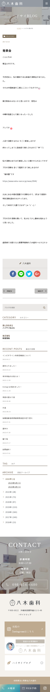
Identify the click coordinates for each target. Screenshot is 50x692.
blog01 (10, 36)
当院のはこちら (23, 629)
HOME (19, 28)
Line (21, 274)
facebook (13, 274)
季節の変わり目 (9, 397)
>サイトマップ (25, 614)
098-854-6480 (25, 584)
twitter (29, 274)
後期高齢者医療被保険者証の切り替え (18, 418)
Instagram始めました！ (12, 387)
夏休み (5, 428)
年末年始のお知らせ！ (11, 376)
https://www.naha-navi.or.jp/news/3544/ (20, 181)
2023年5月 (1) (14, 483)
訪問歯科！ (7, 449)
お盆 (4, 407)
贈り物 (5, 439)
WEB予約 (31, 688)
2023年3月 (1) (14, 487)
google (37, 274)
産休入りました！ (10, 366)
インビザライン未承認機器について (17, 355)
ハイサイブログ (21, 663)
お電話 (11, 688)
